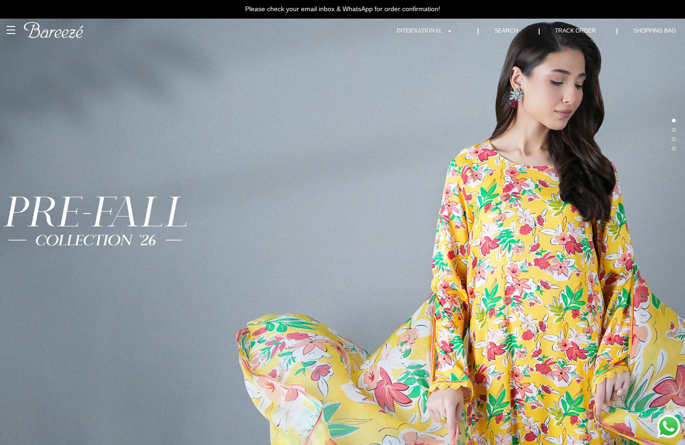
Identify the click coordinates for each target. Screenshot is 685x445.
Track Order (575, 30)
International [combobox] (419, 30)
